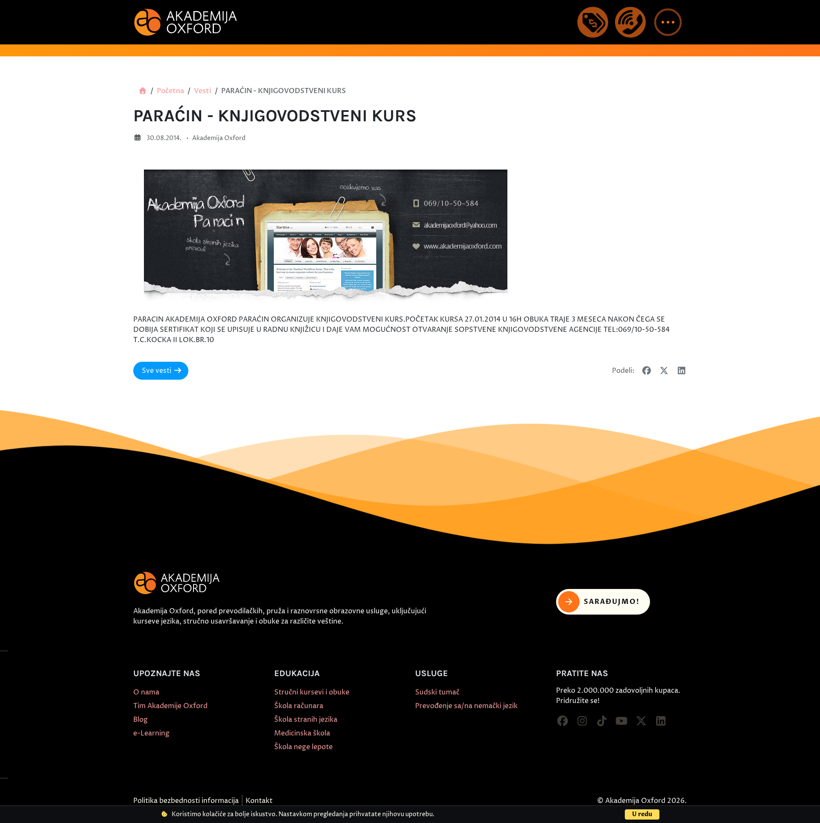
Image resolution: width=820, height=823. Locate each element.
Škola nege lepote (303, 747)
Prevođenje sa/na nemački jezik (466, 706)
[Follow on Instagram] (582, 721)
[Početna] (142, 91)
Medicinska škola (302, 733)
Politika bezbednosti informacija (186, 800)
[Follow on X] (641, 721)
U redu (642, 814)
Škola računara (298, 706)
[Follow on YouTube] (621, 721)
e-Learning (151, 733)
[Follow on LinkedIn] (660, 721)
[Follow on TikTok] (601, 721)
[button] (668, 22)
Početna (170, 91)
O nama (146, 692)
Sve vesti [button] (156, 370)
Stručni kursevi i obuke (311, 692)
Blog (140, 719)
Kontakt (259, 800)
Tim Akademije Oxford (170, 706)
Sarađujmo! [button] (612, 601)
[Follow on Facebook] (562, 721)
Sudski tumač (437, 692)
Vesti (202, 91)
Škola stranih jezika (305, 719)
